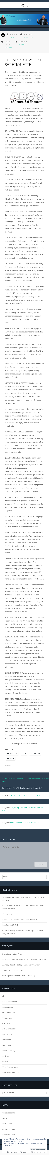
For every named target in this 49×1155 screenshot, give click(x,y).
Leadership (6, 1045)
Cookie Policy (8, 1145)
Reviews (5, 1056)
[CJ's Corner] (24, 21)
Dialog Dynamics (9, 1029)
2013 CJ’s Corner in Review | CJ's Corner (25, 795)
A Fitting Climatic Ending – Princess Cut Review (21, 965)
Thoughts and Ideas (10, 1067)
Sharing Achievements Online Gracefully (18, 976)
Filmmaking (8, 47)
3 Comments (23, 44)
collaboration (7, 1007)
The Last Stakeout (9, 914)
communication (8, 1013)
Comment (40, 864)
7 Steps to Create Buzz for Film (14, 970)
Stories (5, 1062)
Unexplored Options (10, 1073)
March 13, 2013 (28, 37)
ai (3, 996)
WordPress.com (8, 1135)
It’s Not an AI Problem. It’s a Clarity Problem (19, 920)
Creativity (6, 1023)
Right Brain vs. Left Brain (12, 954)
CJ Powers (13, 37)
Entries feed (7, 1124)
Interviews (6, 1040)
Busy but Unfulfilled (10, 925)
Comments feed (8, 1129)
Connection (7, 1018)
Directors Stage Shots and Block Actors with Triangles (24, 959)
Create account (8, 1113)
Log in (4, 1118)
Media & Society (8, 1051)
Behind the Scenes (9, 1002)
